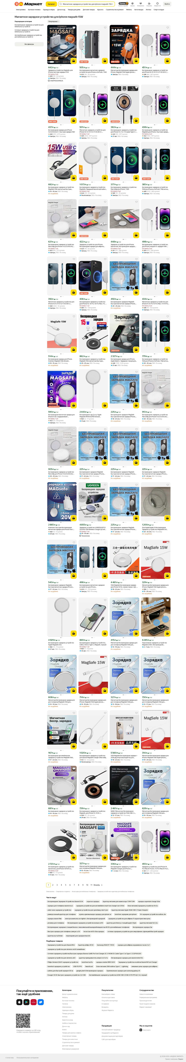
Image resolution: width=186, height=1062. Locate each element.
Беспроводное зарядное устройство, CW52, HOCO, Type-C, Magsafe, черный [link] (93, 644)
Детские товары (68, 1046)
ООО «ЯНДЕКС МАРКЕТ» (174, 1056)
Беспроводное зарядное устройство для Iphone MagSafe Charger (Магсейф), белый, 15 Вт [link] (93, 757)
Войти (167, 4)
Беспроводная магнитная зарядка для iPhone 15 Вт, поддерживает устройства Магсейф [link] (61, 416)
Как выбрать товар (108, 994)
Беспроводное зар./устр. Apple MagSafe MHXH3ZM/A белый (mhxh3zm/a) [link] (90, 416)
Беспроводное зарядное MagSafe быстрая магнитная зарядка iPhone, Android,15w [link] (123, 303)
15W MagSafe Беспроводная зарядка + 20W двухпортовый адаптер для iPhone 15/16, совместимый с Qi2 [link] (124, 757)
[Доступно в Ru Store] (41, 1004)
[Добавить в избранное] (73, 27)
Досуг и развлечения (69, 994)
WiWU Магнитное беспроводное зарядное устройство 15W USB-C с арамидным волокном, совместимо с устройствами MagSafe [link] (124, 812)
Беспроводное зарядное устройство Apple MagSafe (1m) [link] (61, 644)
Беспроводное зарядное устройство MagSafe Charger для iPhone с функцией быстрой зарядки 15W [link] (123, 868)
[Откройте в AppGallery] (34, 1004)
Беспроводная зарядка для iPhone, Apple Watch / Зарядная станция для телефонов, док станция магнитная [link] (123, 360)
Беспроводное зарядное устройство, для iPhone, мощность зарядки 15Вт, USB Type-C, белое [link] (155, 245)
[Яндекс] (180, 1059)
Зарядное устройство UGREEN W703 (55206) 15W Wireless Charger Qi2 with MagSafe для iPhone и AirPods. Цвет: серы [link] (93, 528)
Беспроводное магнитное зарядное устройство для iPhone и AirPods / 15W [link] (93, 71)
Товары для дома (68, 1013)
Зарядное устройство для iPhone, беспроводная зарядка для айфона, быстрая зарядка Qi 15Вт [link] (92, 245)
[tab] (21, 9)
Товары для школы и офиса (71, 1033)
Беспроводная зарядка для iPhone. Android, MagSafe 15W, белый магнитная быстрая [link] (60, 360)
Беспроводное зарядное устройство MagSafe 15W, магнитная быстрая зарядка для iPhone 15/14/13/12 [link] (92, 360)
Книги (64, 1029)
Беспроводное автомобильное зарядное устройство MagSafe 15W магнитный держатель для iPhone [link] (60, 757)
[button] (53, 21)
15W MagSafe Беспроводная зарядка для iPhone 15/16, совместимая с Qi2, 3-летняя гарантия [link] (124, 586)
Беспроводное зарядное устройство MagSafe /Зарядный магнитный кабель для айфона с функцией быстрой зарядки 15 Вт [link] (93, 188)
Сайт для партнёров (109, 1039)
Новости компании (146, 994)
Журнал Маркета (108, 1010)
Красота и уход (67, 1020)
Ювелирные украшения (70, 1049)
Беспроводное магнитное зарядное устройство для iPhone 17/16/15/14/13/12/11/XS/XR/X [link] (92, 586)
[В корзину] (73, 61)
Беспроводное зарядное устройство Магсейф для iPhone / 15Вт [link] (123, 188)
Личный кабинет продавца (111, 1030)
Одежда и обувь (68, 1010)
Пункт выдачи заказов (147, 1004)
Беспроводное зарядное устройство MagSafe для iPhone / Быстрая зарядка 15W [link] (155, 131)
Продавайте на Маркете (110, 1033)
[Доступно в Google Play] (26, 1004)
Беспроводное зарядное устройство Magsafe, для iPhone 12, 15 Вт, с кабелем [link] (92, 812)
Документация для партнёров (112, 1036)
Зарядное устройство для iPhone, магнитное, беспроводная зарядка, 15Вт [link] (123, 245)
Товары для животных (70, 1039)
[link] (65, 901)
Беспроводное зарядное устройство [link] (61, 811)
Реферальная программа (148, 997)
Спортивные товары (69, 1036)
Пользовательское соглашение (28, 1058)
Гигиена (65, 1004)
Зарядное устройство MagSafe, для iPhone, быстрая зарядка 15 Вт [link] (60, 71)
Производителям (146, 1001)
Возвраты (105, 1007)
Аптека (64, 1017)
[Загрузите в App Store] (19, 1004)
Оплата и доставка (108, 997)
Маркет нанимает (146, 1007)
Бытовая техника (68, 1001)
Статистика (10, 1058)
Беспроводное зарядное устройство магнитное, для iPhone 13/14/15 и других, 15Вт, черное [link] (61, 868)
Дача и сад (66, 1026)
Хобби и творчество (69, 1023)
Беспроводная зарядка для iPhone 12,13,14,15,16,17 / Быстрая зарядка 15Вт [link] (61, 131)
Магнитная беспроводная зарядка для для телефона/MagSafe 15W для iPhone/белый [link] (124, 644)
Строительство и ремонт (71, 1042)
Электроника (66, 1007)
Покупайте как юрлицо (110, 1001)
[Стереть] (112, 4)
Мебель (65, 997)
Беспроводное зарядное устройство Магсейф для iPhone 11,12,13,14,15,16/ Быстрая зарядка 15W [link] (61, 245)
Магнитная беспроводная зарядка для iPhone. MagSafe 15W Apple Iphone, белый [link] (124, 71)
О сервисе (105, 1004)
